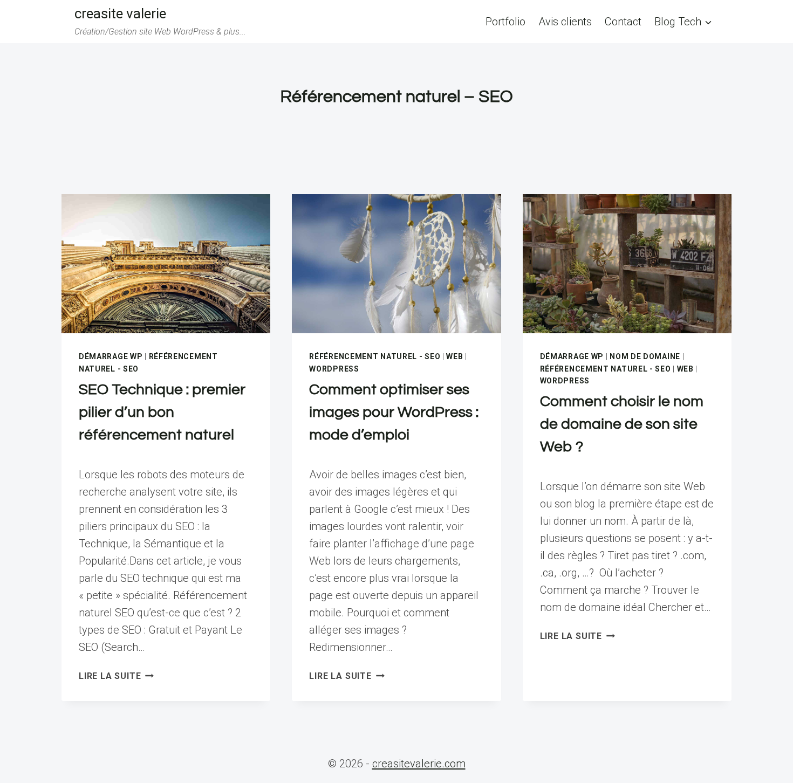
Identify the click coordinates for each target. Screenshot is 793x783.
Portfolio (505, 21)
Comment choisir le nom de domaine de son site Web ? (621, 424)
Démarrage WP (110, 356)
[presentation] (165, 263)
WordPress (334, 369)
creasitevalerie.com (419, 763)
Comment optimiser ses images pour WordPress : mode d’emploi (393, 412)
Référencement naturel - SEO (374, 356)
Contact (623, 21)
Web (454, 356)
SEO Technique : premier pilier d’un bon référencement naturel (162, 412)
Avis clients (565, 21)
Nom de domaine (645, 356)
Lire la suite (116, 676)
